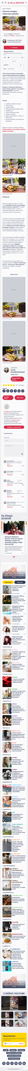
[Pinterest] (16, 1063)
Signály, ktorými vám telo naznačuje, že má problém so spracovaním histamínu (18, 694)
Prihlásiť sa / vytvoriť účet (14, 427)
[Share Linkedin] (19, 390)
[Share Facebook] (4, 390)
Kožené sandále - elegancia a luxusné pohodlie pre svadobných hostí (18, 667)
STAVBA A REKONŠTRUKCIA (17, 869)
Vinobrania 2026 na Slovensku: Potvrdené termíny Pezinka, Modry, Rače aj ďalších (18, 599)
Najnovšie (20, 582)
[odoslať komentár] (22, 454)
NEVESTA (15, 650)
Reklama (21, 1050)
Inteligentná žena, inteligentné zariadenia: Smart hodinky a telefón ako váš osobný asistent (18, 775)
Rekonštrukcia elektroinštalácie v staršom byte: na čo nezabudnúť (18, 875)
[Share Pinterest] (15, 390)
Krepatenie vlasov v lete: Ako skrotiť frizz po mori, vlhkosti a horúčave (18, 629)
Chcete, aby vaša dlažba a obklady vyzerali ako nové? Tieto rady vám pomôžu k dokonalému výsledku (18, 846)
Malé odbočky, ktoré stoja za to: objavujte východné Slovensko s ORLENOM (18, 789)
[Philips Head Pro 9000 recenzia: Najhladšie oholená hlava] (21, 1015)
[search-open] (5, 2)
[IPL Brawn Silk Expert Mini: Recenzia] (21, 1023)
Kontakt (13, 1050)
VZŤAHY (14, 704)
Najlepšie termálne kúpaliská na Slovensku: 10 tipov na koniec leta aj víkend (18, 609)
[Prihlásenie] (2, 2)
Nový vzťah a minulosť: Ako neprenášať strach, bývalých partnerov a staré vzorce (18, 709)
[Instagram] (4, 1063)
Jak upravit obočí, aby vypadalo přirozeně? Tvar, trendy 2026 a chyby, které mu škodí (18, 748)
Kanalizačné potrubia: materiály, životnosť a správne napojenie (18, 900)
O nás (5, 1050)
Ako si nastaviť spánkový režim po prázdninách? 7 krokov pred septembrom (18, 721)
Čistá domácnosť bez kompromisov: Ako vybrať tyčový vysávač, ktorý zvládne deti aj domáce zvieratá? (18, 955)
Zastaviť (14, 61)
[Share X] (11, 390)
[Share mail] (22, 390)
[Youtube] (8, 1063)
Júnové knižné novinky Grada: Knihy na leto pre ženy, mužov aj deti (18, 966)
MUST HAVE (15, 662)
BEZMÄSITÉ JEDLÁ (17, 934)
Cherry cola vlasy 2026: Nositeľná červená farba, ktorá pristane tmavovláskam (18, 640)
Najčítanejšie (8, 582)
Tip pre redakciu (14, 1059)
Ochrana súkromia (14, 1056)
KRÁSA (14, 743)
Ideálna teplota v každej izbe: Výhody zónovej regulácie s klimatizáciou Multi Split (18, 912)
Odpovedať (9, 466)
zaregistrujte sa (15, 420)
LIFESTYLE (15, 797)
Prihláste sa (7, 411)
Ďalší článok (20, 397)
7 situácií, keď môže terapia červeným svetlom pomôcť (18, 680)
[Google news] (20, 1063)
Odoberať (21, 1043)
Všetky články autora (16, 379)
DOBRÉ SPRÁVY (16, 785)
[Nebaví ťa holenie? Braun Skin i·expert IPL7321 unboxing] (7, 1023)
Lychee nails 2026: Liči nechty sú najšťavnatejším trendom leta (17, 619)
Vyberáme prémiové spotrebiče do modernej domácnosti (18, 927)
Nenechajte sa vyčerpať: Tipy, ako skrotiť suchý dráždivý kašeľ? (18, 762)
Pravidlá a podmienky (14, 1053)
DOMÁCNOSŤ (16, 840)
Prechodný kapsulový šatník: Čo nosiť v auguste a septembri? (18, 588)
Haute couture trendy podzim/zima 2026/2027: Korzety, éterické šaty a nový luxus (18, 736)
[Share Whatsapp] (7, 390)
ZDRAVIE (14, 677)
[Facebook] (12, 1063)
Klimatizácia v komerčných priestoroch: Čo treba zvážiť (18, 887)
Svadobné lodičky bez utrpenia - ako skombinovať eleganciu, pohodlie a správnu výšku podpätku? (18, 655)
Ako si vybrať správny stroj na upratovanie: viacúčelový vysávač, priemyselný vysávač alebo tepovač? (19, 859)
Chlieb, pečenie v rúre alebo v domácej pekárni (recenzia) (13, 130)
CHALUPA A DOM (17, 895)
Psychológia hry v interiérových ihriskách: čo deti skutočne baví (17, 817)
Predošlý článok (6, 397)
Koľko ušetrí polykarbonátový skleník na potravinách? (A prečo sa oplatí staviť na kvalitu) (18, 830)
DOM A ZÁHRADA (17, 824)
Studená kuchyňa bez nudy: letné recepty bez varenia (19, 937)
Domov (4, 8)
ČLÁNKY (14, 757)
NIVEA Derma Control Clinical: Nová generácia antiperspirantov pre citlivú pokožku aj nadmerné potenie (18, 802)
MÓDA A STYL (16, 731)
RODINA (14, 716)
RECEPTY (9, 8)
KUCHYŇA (15, 922)
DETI (13, 812)
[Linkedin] (24, 1063)
